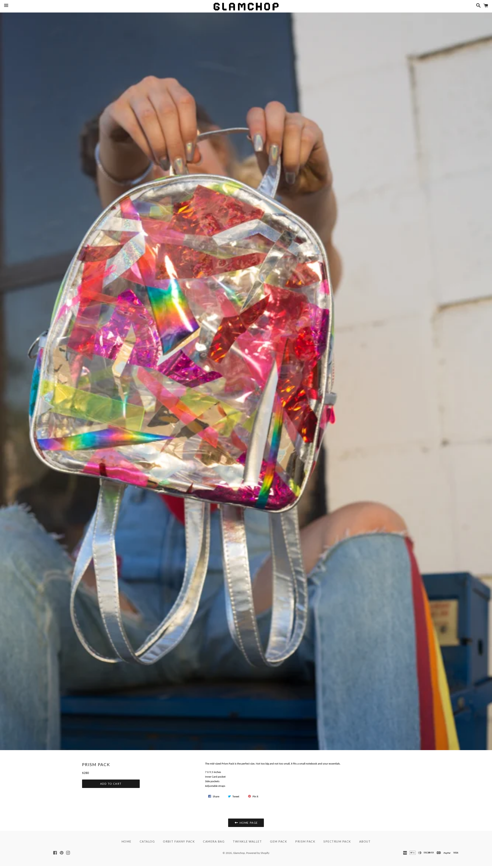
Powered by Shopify (257, 853)
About (365, 841)
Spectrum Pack (337, 841)
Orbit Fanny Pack (179, 841)
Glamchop (239, 853)
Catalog (147, 841)
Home (126, 841)
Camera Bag (213, 841)
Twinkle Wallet (247, 841)
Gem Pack (278, 841)
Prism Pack (305, 841)
